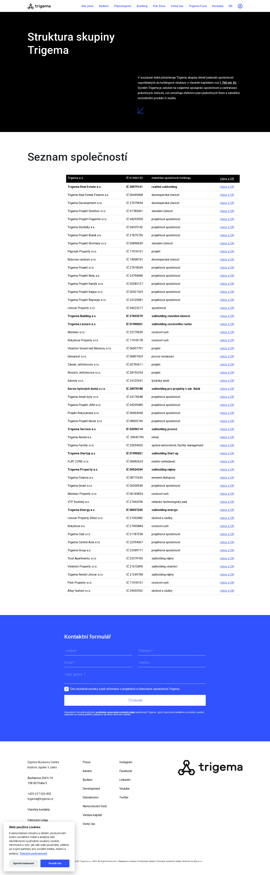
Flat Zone (159, 6)
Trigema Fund (198, 6)
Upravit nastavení (23, 863)
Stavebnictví (90, 797)
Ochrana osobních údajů (169, 861)
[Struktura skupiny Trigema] (50, 6)
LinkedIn (124, 780)
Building (142, 6)
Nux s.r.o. (198, 861)
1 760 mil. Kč (227, 82)
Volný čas (177, 6)
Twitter (123, 797)
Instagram (125, 762)
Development (91, 788)
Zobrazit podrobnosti (33, 853)
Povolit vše (55, 863)
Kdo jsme (87, 6)
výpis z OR (227, 178)
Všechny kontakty (39, 809)
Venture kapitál (92, 815)
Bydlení (104, 6)
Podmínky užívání (146, 861)
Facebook (125, 771)
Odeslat (136, 700)
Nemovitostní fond (95, 806)
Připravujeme (122, 6)
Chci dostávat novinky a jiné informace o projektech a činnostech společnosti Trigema (124, 689)
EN (230, 6)
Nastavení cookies (127, 861)
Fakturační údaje (38, 820)
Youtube (124, 788)
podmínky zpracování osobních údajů (115, 712)
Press (87, 762)
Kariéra (87, 771)
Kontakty (217, 6)
